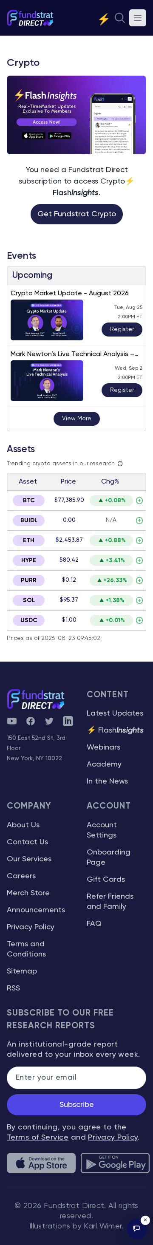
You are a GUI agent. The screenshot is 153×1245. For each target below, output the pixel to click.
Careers (21, 876)
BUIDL (28, 520)
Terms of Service (37, 1137)
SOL (29, 600)
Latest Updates (115, 713)
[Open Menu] (137, 17)
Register (122, 329)
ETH (28, 540)
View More (76, 419)
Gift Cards (106, 879)
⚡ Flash (115, 730)
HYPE (28, 560)
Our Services (29, 859)
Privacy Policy (30, 927)
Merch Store (28, 893)
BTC (29, 501)
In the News (107, 781)
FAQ (94, 924)
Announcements (36, 910)
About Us (23, 825)
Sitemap (22, 971)
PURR (29, 580)
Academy (104, 764)
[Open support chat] (137, 1229)
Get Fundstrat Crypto (76, 214)
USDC (28, 620)
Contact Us (27, 842)
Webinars (103, 747)
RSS (13, 988)
